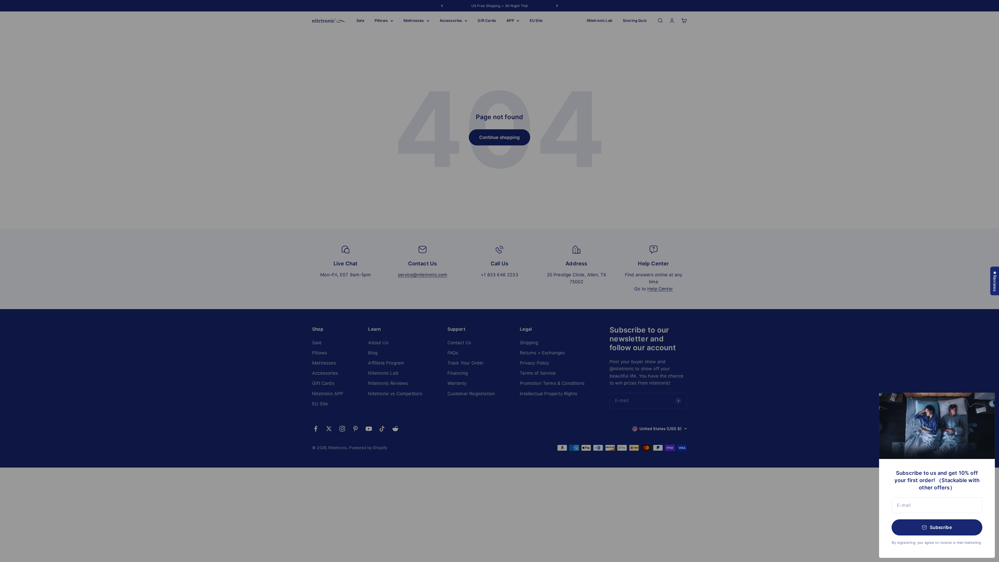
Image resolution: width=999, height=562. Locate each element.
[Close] (984, 403)
